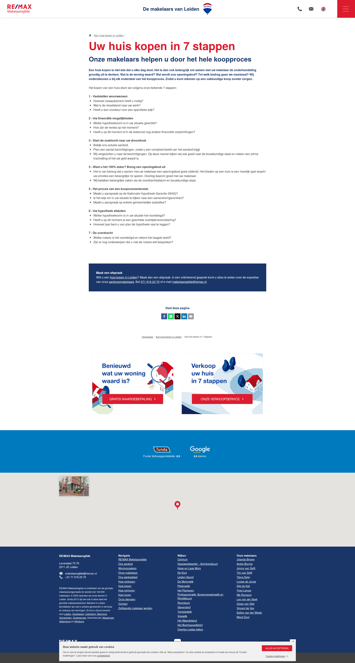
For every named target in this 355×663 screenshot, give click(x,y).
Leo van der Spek (247, 599)
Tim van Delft (244, 572)
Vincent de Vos (245, 608)
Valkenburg (65, 621)
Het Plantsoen (186, 590)
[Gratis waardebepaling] (132, 383)
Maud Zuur (243, 617)
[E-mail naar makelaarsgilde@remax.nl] (311, 8)
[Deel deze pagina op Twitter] (177, 316)
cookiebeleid (103, 655)
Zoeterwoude (79, 617)
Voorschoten (65, 617)
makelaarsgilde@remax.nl (189, 282)
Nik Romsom (244, 595)
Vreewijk (182, 616)
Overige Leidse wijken (190, 629)
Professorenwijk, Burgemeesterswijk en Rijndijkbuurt (200, 596)
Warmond (102, 614)
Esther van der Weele (249, 612)
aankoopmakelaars (121, 282)
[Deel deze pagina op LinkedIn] (184, 316)
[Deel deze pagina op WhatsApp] (171, 316)
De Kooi (182, 572)
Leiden (67, 614)
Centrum (183, 559)
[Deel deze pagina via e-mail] (191, 316)
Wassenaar (108, 617)
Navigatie (346, 9)
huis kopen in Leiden (123, 277)
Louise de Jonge (246, 581)
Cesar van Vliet (245, 604)
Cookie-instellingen (275, 656)
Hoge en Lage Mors (189, 568)
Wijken (182, 555)
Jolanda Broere (246, 559)
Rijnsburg (79, 621)
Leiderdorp (90, 614)
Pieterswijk (184, 586)
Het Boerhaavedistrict (190, 625)
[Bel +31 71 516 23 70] (299, 8)
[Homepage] (91, 35)
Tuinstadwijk (185, 611)
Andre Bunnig (245, 564)
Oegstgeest (78, 614)
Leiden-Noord (186, 577)
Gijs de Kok (243, 586)
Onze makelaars (247, 555)
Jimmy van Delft (246, 568)
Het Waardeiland (187, 620)
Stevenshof (184, 607)
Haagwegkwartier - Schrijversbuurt (198, 564)
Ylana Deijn (243, 577)
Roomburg (184, 603)
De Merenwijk (185, 581)
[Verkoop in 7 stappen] (222, 383)
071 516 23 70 (150, 282)
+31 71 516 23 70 (75, 577)
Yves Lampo (244, 590)
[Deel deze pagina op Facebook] (164, 316)
